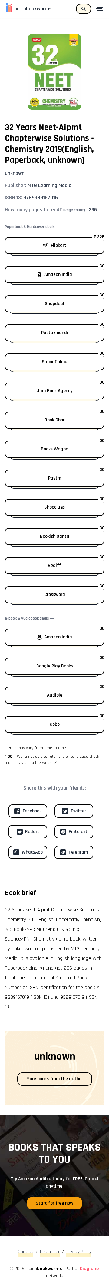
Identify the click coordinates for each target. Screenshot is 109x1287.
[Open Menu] (100, 9)
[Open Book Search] (83, 9)
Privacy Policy (78, 1252)
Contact (25, 1252)
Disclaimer (50, 1252)
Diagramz (90, 1268)
